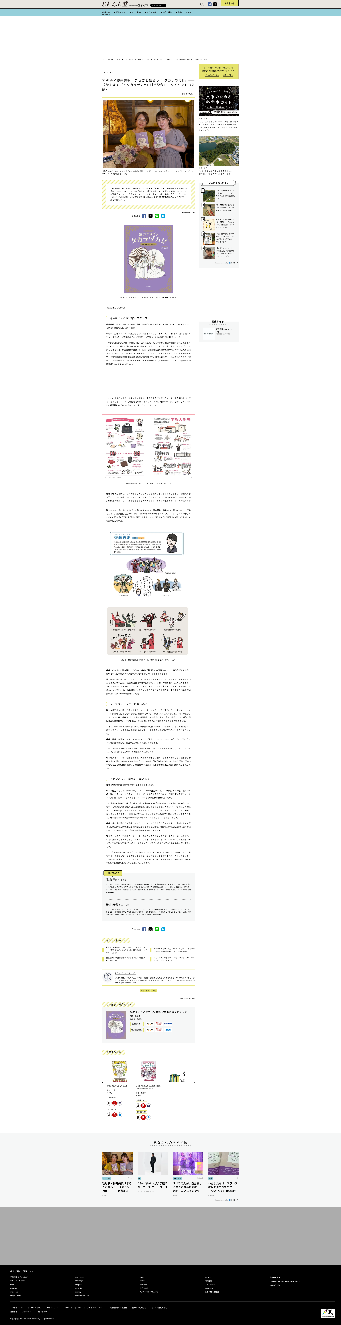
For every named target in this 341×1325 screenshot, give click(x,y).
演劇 (154, 991)
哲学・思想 (120, 12)
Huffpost (78, 1284)
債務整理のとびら (82, 1295)
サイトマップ (36, 1307)
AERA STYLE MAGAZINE (149, 1291)
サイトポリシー (53, 1307)
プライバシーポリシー (95, 1307)
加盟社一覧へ (228, 75)
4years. (208, 1277)
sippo (142, 1277)
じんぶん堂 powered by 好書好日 (115, 4)
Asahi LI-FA (209, 1288)
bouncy (78, 1291)
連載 (190, 12)
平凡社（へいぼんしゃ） (125, 973)
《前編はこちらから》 (116, 307)
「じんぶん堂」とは (212, 75)
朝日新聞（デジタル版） (19, 1277)
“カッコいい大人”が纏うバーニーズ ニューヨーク (152, 1185)
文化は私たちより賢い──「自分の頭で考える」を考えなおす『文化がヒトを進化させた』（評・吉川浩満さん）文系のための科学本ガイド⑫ (218, 126)
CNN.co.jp (79, 1280)
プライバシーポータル (73, 1307)
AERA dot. (79, 1288)
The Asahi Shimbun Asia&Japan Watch (285, 1281)
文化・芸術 (151, 12)
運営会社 (13, 1311)
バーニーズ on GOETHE (146, 1192)
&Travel (22, 1280)
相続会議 (208, 1280)
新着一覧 (106, 12)
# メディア (212, 1195)
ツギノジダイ (210, 1284)
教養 (180, 12)
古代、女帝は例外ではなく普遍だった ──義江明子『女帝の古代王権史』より (218, 172)
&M (11, 1280)
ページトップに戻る (187, 998)
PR (139, 1178)
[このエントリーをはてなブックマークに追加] (163, 216)
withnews (14, 1291)
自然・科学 (167, 12)
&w (16, 1280)
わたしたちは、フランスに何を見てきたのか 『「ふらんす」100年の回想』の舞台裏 (223, 1187)
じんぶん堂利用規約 (159, 1307)
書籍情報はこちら (188, 212)
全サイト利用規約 (139, 1307)
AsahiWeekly (275, 1285)
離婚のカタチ (15, 1295)
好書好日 (230, 3)
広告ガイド (27, 1311)
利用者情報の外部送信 (118, 1307)
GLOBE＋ (143, 1280)
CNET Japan (79, 1277)
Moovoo (13, 1288)
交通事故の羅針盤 (212, 1291)
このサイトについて (18, 1307)
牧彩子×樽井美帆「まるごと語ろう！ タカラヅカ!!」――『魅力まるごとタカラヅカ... (117, 1187)
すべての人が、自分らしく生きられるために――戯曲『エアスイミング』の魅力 (187, 1187)
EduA (12, 1284)
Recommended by (221, 263)
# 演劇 (104, 1195)
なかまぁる (144, 1288)
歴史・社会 (136, 12)
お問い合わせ (41, 1311)
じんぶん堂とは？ (158, 5)
